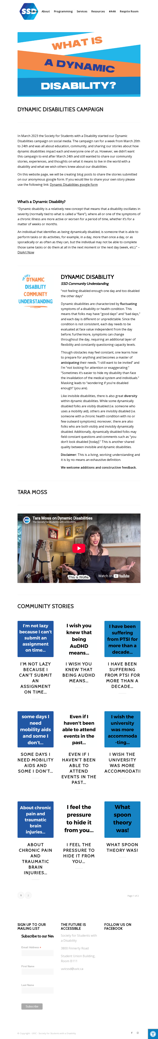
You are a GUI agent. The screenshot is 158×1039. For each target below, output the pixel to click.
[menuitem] (34, 11)
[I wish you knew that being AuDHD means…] (79, 639)
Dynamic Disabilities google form (74, 184)
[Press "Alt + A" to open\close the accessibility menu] (153, 1034)
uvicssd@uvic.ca (72, 969)
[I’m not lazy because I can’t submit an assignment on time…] (36, 639)
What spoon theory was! (122, 847)
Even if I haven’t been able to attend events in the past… (79, 768)
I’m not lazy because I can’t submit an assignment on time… (35, 678)
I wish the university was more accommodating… (127, 762)
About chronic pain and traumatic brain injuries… (35, 859)
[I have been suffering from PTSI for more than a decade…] (122, 639)
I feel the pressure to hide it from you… (79, 853)
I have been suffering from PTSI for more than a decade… (122, 675)
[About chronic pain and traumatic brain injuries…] (36, 819)
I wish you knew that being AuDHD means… (78, 672)
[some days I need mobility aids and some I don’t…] (36, 729)
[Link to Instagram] (137, 1033)
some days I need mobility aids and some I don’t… (36, 762)
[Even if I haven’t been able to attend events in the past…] (79, 729)
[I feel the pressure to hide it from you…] (79, 819)
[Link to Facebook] (132, 1033)
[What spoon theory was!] (122, 819)
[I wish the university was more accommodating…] (122, 729)
